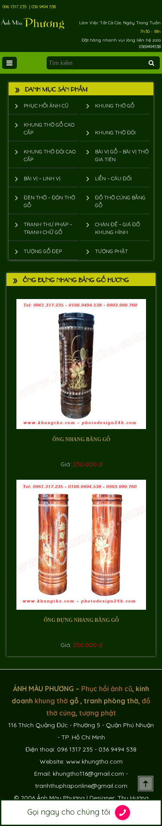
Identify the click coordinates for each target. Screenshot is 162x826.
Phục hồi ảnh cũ (46, 105)
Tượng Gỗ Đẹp (43, 251)
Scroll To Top (145, 783)
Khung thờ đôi (115, 132)
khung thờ (51, 700)
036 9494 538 (44, 7)
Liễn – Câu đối (113, 178)
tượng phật (97, 713)
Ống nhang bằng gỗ (81, 439)
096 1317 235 (14, 7)
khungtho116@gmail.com (88, 773)
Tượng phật (111, 251)
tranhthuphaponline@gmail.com (81, 786)
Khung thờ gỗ (114, 105)
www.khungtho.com (94, 761)
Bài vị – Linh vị (42, 178)
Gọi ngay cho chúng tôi (69, 812)
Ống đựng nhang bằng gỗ (81, 620)
